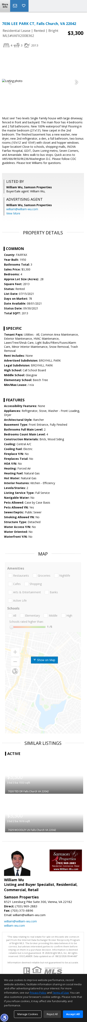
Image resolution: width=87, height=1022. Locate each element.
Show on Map (45, 660)
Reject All (52, 1014)
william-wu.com (14, 925)
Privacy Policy (38, 992)
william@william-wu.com (22, 209)
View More (13, 213)
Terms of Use (60, 992)
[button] (4, 1017)
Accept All (73, 1014)
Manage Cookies (27, 1014)
